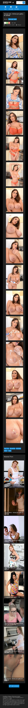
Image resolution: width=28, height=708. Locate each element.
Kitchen (18, 448)
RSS (11, 698)
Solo (9, 451)
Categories (11, 9)
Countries (16, 9)
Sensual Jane (12, 19)
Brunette (12, 448)
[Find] (24, 2)
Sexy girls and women (7, 2)
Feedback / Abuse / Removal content (11, 696)
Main (5, 9)
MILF (5, 451)
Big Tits (6, 448)
